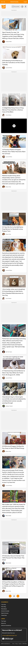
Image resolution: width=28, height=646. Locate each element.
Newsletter (16, 6)
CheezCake (4, 615)
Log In (25, 1)
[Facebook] (25, 6)
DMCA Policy (24, 643)
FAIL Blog (3, 606)
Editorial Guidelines (6, 625)
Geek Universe (4, 613)
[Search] (4, 2)
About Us (3, 623)
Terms (13, 643)
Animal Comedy (14, 1)
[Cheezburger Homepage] (14, 639)
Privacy (16, 643)
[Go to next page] (18, 596)
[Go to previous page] (10, 596)
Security (20, 643)
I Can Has (3, 604)
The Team (3, 621)
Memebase (4, 608)
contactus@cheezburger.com (9, 635)
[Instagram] (22, 6)
